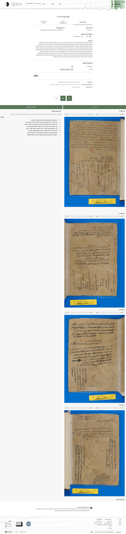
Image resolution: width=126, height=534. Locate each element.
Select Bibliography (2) (63, 22)
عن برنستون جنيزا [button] (38, 3)
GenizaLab (8, 522)
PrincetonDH (9, 524)
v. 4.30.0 (16, 532)
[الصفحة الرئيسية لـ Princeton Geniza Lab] (27, 524)
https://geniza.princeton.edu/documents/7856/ (65, 510)
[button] (118, 5)
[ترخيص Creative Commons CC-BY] (92, 532)
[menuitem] (63, 4)
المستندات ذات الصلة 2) (43, 22)
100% (97, 114)
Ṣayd (72, 66)
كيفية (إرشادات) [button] (29, 3)
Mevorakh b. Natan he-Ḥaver (66, 69)
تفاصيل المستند (82, 22)
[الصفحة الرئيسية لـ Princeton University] (9, 532)
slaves (36, 75)
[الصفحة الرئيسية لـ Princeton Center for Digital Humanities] (17, 524)
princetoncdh (9, 526)
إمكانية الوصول (118, 532)
